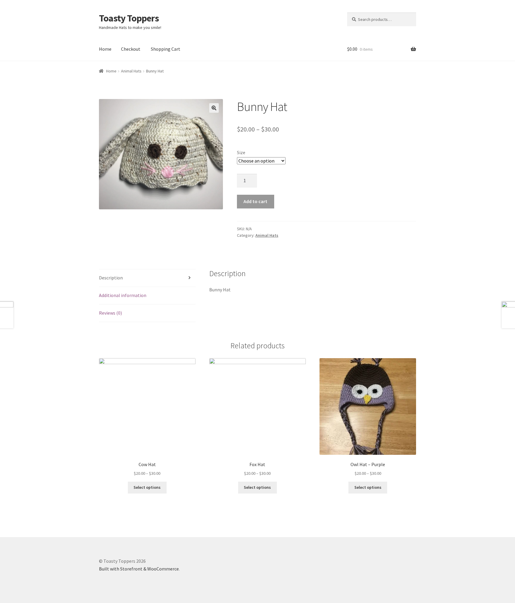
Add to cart (255, 201)
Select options (147, 487)
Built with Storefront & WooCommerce (139, 569)
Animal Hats (131, 71)
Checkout (130, 49)
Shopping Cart (165, 49)
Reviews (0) (110, 313)
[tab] (147, 278)
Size (241, 152)
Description (111, 278)
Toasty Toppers (129, 18)
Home (105, 49)
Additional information (122, 295)
